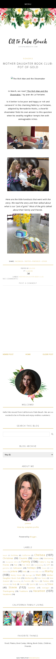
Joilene (28, 523)
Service (23, 584)
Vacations (7, 594)
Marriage (29, 575)
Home (28, 354)
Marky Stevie (16, 575)
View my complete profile (28, 527)
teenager (45, 588)
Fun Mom (26, 565)
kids (24, 571)
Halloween (17, 568)
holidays (31, 567)
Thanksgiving (8, 591)
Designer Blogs (34, 658)
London (33, 572)
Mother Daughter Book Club (31, 277)
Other (44, 261)
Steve (50, 584)
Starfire (41, 584)
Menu (28, 4)
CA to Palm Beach (28, 42)
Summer (31, 588)
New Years (41, 578)
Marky (49, 571)
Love (40, 572)
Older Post (48, 354)
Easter (36, 558)
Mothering (29, 578)
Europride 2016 (12, 562)
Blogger (33, 537)
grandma (6, 568)
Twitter (28, 261)
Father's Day (44, 562)
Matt (38, 575)
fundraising (39, 565)
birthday (14, 555)
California (26, 555)
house (44, 568)
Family (25, 561)
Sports (32, 584)
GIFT (48, 565)
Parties (46, 581)
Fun (15, 565)
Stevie (13, 587)
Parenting (16, 581)
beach (5, 555)
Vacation (39, 591)
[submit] (52, 434)
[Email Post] (28, 273)
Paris (37, 581)
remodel (6, 584)
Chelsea (39, 555)
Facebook (19, 261)
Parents (27, 581)
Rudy (14, 584)
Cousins (23, 558)
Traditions (23, 591)
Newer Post (8, 354)
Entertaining (48, 558)
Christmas (8, 558)
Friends (6, 565)
